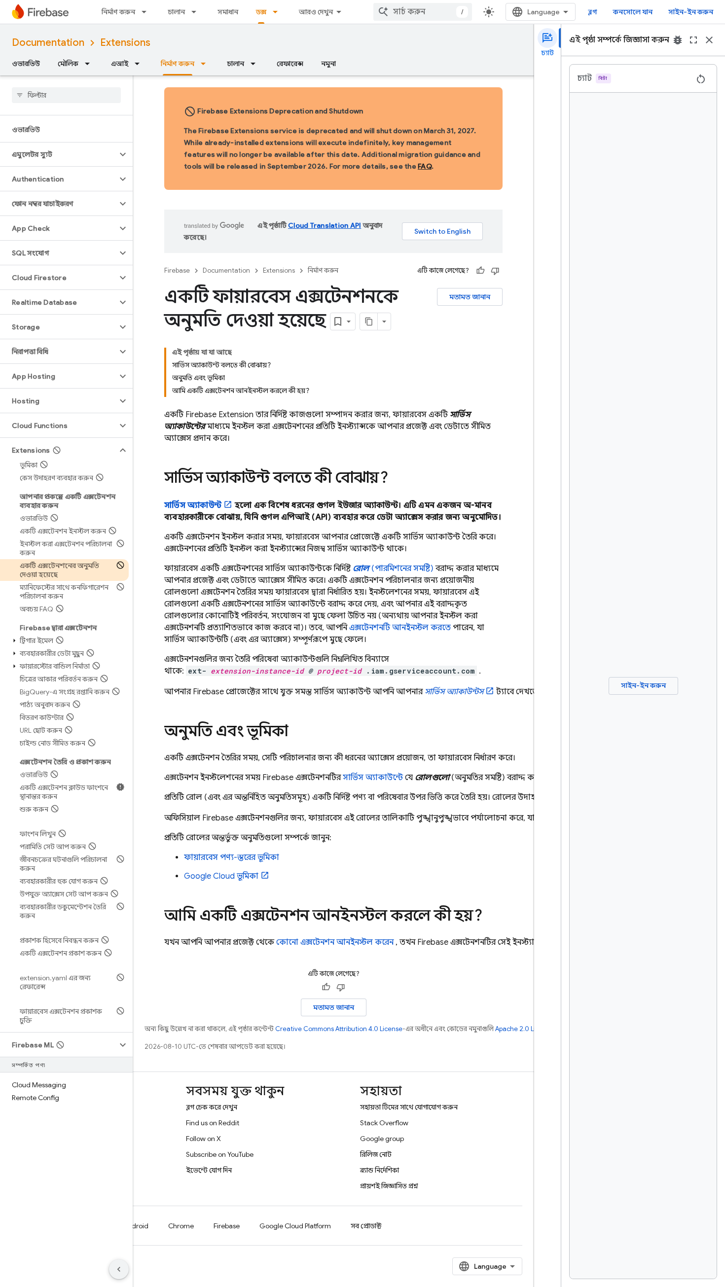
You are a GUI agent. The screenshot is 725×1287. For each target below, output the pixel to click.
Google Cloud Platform (295, 1225)
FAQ (425, 166)
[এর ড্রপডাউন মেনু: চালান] (197, 12)
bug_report (678, 40)
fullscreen (693, 40)
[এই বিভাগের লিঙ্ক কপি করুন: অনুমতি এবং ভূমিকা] (298, 732)
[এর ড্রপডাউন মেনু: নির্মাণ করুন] (147, 12)
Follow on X (203, 1138)
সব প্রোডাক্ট (366, 1225)
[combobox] (422, 12)
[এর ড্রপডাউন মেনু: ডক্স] (278, 12)
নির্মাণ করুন (118, 11)
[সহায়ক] (480, 270)
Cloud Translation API (324, 225)
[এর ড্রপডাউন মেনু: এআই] (140, 63)
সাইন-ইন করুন (690, 11)
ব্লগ (592, 11)
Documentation (48, 42)
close (709, 40)
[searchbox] (66, 95)
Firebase (177, 270)
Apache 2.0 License (524, 1029)
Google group (382, 1138)
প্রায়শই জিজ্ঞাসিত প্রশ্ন (389, 1185)
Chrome (181, 1225)
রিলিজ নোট (376, 1154)
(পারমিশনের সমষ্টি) (393, 568)
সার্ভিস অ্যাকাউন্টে (373, 778)
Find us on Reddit (212, 1122)
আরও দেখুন (316, 11)
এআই (119, 63)
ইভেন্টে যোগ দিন (209, 1170)
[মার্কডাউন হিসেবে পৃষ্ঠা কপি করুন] (369, 321)
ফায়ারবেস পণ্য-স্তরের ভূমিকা (231, 857)
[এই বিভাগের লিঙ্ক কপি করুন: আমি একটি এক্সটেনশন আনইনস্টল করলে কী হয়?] (492, 917)
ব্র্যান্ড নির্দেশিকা (379, 1170)
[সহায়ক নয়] (495, 270)
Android (135, 1225)
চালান (176, 11)
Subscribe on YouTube (220, 1154)
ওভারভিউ (26, 63)
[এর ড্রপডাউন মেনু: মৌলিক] (90, 63)
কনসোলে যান (632, 11)
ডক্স (261, 11)
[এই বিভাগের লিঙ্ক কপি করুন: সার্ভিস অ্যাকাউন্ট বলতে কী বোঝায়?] (398, 479)
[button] (58, 154)
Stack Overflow (384, 1122)
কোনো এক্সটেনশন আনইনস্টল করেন (335, 942)
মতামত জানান (469, 296)
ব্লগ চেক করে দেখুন (211, 1107)
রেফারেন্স (290, 63)
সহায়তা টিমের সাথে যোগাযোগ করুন (409, 1107)
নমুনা (328, 63)
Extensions (125, 42)
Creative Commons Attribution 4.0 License (338, 1029)
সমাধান (228, 11)
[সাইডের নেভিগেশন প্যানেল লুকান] (119, 1269)
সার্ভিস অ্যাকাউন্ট (192, 505)
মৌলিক (68, 63)
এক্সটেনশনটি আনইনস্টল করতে (400, 628)
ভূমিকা (221, 876)
